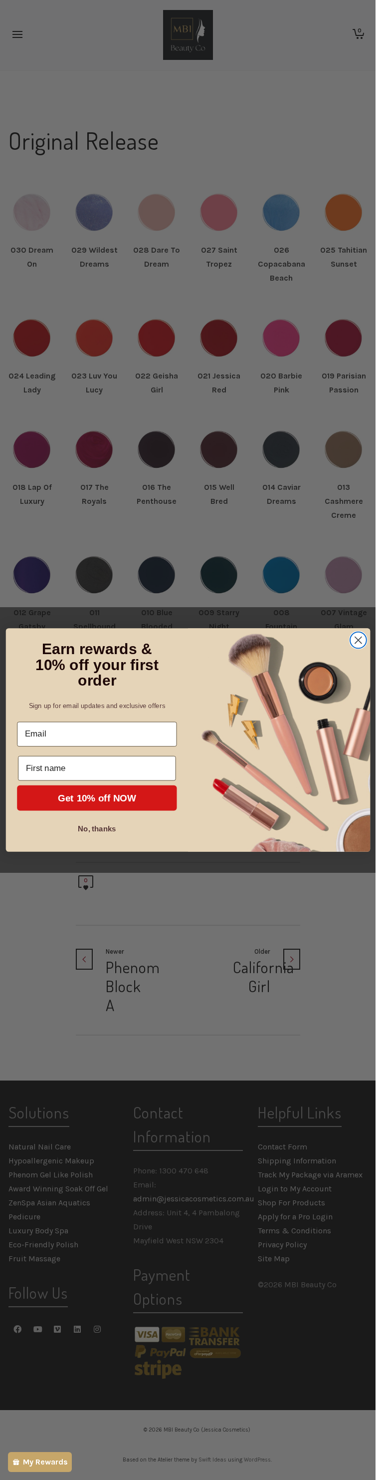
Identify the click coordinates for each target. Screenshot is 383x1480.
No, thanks (96, 829)
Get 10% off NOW (97, 798)
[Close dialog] (358, 640)
